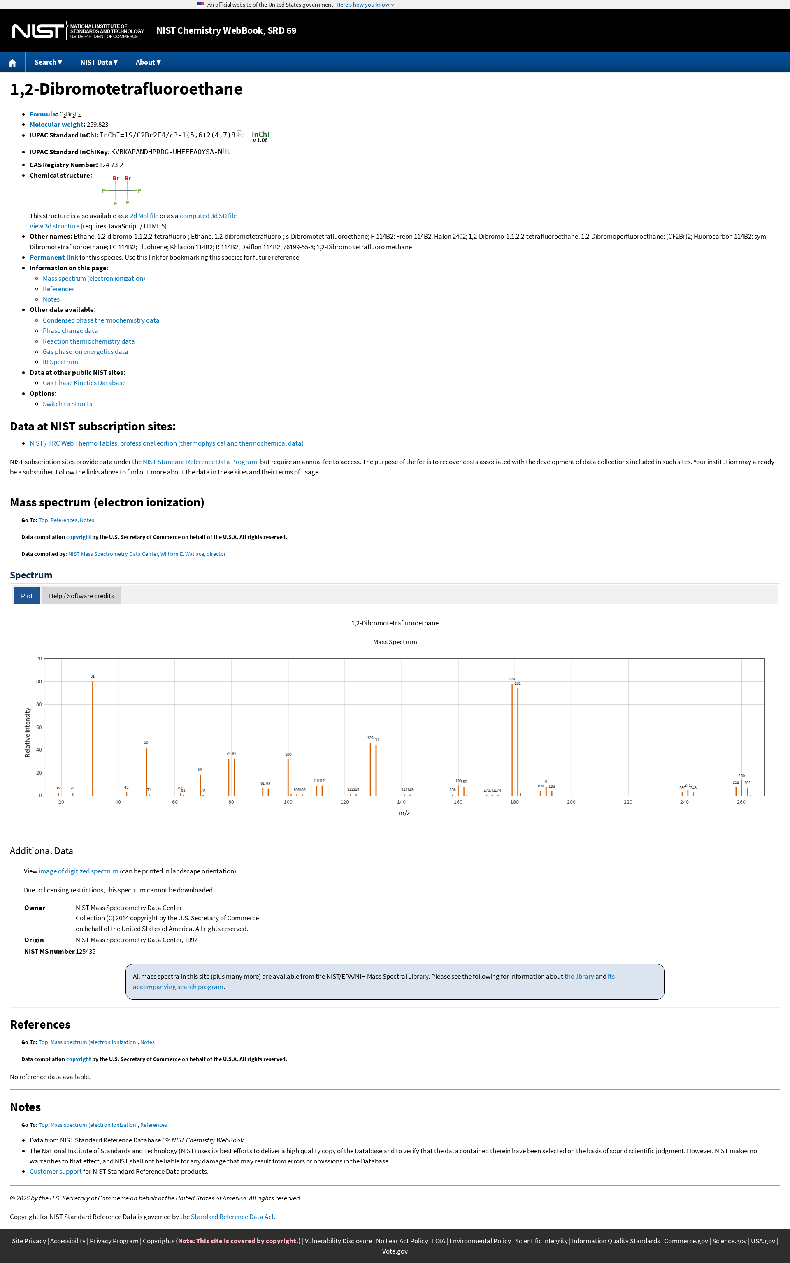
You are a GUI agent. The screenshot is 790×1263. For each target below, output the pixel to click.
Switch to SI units (67, 403)
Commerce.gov (686, 1240)
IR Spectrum (60, 361)
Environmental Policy (480, 1240)
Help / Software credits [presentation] (81, 595)
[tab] (27, 595)
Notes (51, 299)
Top (43, 520)
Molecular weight (57, 124)
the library (579, 976)
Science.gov (729, 1240)
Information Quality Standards (616, 1240)
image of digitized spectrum (78, 870)
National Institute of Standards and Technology (78, 30)
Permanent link (54, 257)
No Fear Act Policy (402, 1240)
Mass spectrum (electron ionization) (94, 278)
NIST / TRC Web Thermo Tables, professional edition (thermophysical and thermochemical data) (167, 443)
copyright (78, 537)
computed (194, 215)
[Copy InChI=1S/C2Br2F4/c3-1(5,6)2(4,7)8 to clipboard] (240, 136)
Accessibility (68, 1240)
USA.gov (763, 1240)
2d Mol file (144, 215)
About (145, 62)
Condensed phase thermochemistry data (101, 320)
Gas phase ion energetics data (85, 351)
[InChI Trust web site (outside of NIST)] (261, 141)
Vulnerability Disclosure (338, 1240)
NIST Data (96, 62)
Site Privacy (29, 1240)
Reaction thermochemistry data (89, 341)
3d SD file (224, 215)
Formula (43, 113)
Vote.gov (395, 1251)
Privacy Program (114, 1240)
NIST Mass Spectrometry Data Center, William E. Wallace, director (147, 553)
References (58, 288)
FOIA (438, 1240)
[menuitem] (13, 62)
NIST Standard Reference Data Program (200, 461)
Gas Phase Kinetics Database (84, 382)
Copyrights (158, 1240)
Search (45, 62)
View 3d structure (54, 225)
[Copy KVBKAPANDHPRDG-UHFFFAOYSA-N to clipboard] (226, 153)
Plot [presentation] (27, 595)
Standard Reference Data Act (232, 1216)
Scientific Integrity (541, 1240)
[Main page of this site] (13, 62)
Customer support (56, 1171)
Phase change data (70, 330)
